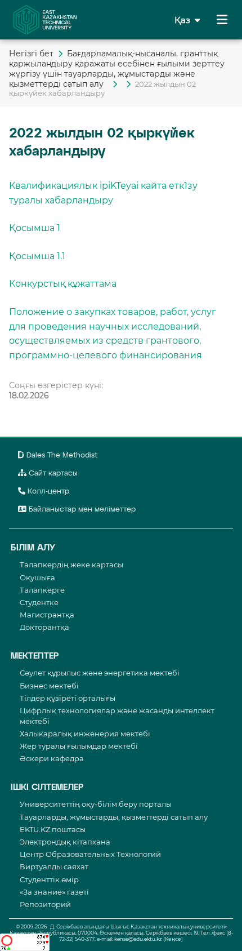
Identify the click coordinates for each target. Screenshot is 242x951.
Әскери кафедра (52, 758)
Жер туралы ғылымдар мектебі (79, 745)
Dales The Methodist (60, 455)
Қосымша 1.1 (37, 256)
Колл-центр (47, 491)
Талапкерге (42, 589)
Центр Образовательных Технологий (90, 854)
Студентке (39, 602)
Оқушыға (37, 577)
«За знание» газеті (54, 891)
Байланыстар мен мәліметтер (81, 509)
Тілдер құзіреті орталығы (67, 698)
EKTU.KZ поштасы (53, 829)
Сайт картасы (52, 473)
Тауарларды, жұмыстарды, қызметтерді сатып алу (114, 816)
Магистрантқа (47, 614)
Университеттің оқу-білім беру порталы (96, 803)
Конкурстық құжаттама (62, 283)
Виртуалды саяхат (54, 866)
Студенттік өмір (49, 879)
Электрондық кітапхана (65, 841)
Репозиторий (45, 904)
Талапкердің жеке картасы (71, 564)
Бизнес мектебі (49, 685)
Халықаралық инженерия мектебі (85, 733)
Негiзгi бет (31, 53)
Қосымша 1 (34, 228)
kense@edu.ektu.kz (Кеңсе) (148, 939)
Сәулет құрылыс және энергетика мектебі (100, 672)
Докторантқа (44, 627)
